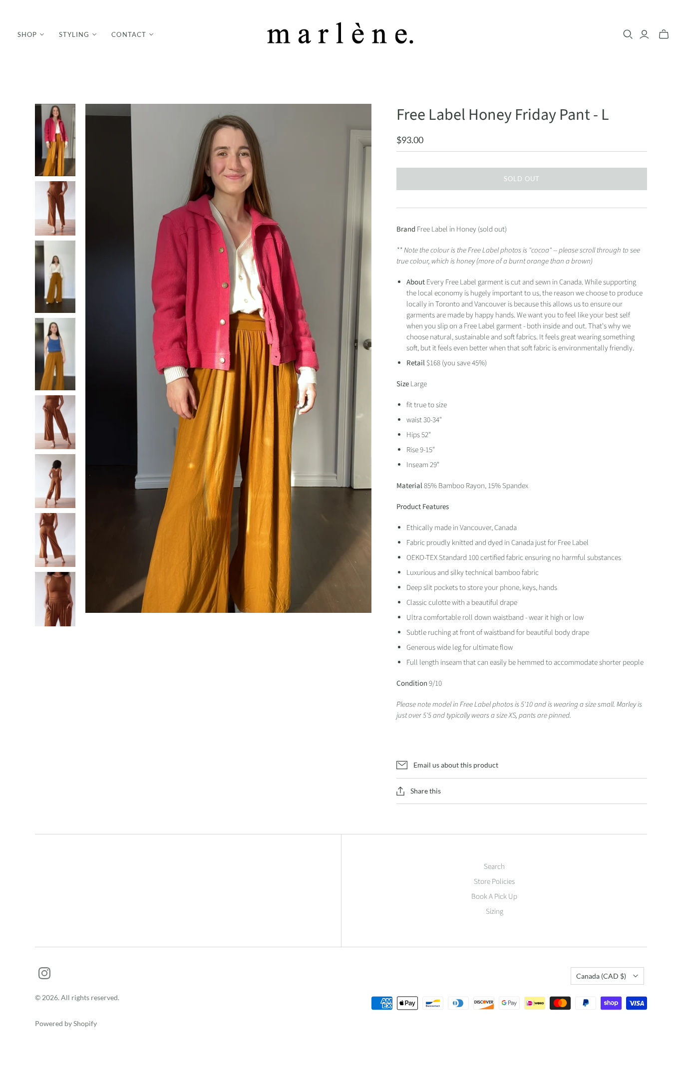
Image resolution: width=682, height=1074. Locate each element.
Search (494, 866)
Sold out (522, 179)
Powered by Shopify (66, 1023)
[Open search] (628, 34)
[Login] (644, 34)
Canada (601, 976)
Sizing (494, 911)
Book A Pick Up (494, 896)
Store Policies (494, 881)
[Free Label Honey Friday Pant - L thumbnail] (55, 140)
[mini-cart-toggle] (664, 34)
